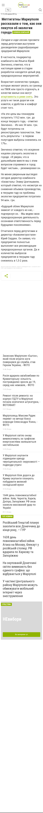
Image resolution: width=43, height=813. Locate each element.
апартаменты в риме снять (17, 96)
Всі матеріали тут (21, 634)
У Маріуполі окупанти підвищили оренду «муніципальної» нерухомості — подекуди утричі (21, 460)
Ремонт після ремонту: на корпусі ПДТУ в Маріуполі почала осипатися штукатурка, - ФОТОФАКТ (21, 400)
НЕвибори (12, 619)
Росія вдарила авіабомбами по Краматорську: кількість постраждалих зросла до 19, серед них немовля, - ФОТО (21, 380)
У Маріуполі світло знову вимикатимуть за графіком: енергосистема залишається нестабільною (19, 440)
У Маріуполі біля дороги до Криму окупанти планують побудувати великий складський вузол (19, 480)
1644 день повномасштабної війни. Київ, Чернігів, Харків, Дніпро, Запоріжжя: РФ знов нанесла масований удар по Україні (19, 501)
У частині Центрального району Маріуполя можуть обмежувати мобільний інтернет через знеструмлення (20, 588)
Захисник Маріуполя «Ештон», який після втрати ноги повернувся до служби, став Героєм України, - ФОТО (20, 360)
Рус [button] (8, 10)
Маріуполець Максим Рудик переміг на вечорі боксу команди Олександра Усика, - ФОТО (20, 420)
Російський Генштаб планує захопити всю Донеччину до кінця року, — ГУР (21, 526)
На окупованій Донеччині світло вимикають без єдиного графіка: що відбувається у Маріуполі (19, 568)
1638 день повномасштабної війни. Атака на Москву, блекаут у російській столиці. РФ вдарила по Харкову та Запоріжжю (21, 546)
